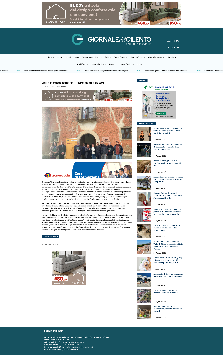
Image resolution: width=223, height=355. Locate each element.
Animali (111, 64)
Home (50, 57)
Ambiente (141, 64)
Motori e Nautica (98, 64)
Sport (77, 57)
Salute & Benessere (155, 57)
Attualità (69, 57)
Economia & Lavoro (138, 57)
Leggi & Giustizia (126, 64)
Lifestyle (170, 57)
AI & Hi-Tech (81, 64)
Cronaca (60, 57)
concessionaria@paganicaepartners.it (77, 347)
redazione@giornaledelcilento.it (65, 349)
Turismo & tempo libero (91, 57)
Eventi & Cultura (119, 57)
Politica (108, 57)
